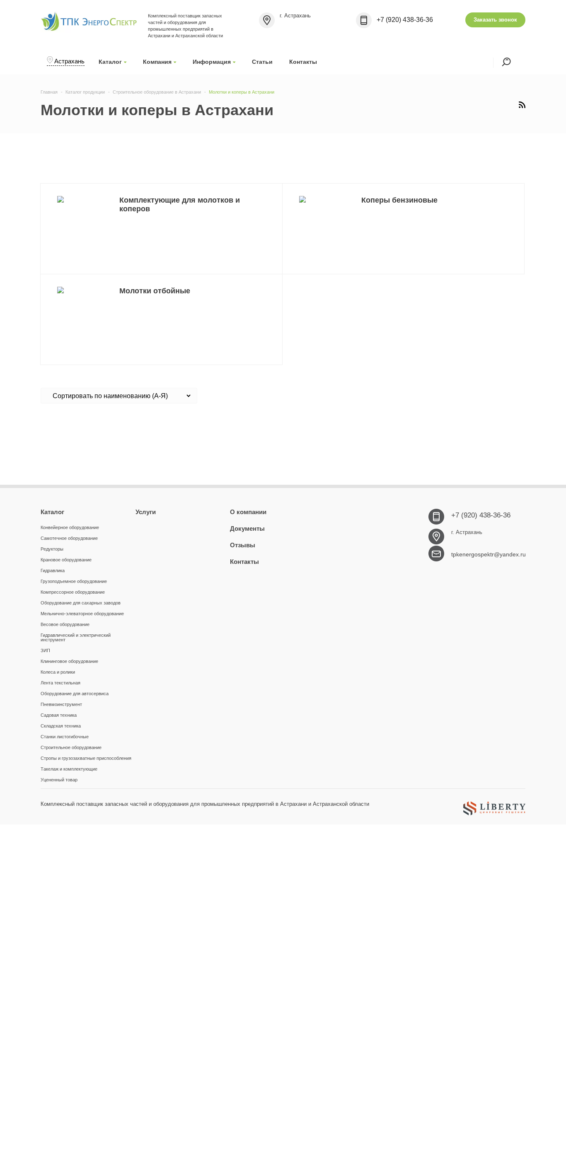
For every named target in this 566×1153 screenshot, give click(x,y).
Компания (157, 61)
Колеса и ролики (58, 672)
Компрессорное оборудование (73, 592)
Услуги (145, 511)
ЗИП (45, 650)
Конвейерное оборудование (70, 527)
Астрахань (69, 61)
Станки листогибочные (65, 736)
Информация (212, 61)
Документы (247, 528)
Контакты (303, 61)
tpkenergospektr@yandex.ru (488, 554)
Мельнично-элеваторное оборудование (82, 613)
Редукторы (52, 548)
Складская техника (61, 725)
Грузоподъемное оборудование (74, 581)
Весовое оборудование (65, 624)
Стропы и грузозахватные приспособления (86, 758)
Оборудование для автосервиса (75, 693)
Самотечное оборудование (69, 538)
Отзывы (242, 545)
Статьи (262, 61)
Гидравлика (53, 570)
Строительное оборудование (71, 747)
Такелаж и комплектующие (69, 768)
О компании (248, 511)
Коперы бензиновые (399, 200)
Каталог (110, 61)
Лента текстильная (60, 682)
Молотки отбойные (154, 291)
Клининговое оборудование (69, 661)
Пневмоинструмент (61, 704)
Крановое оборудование (66, 559)
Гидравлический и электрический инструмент (76, 637)
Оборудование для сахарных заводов (81, 602)
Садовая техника (59, 715)
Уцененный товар (59, 779)
